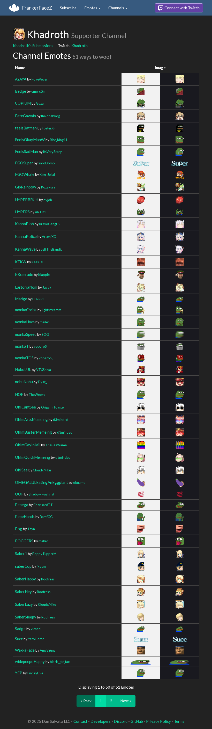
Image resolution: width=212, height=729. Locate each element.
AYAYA (20, 79)
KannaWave (25, 249)
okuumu (79, 482)
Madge (21, 298)
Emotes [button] (91, 7)
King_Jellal (47, 174)
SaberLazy (24, 604)
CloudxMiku (42, 470)
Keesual (37, 262)
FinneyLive (35, 673)
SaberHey (23, 591)
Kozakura (48, 187)
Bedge (20, 91)
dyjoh (47, 200)
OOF (19, 494)
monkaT (22, 346)
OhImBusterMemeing (33, 432)
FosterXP (49, 128)
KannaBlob (24, 223)
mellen (45, 322)
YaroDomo (46, 163)
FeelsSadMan (26, 151)
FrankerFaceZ (37, 8)
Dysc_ (42, 382)
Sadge (20, 628)
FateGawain (25, 115)
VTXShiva (43, 370)
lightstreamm (51, 310)
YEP (18, 672)
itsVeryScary (52, 152)
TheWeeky (37, 394)
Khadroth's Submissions (33, 45)
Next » (125, 700)
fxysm (41, 566)
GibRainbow (25, 187)
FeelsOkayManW (30, 139)
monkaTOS (24, 357)
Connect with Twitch (182, 7)
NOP (19, 394)
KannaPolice (26, 236)
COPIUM (23, 103)
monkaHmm (25, 321)
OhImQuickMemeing (32, 457)
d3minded (60, 420)
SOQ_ (46, 334)
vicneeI (36, 629)
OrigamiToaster (53, 407)
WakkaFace (25, 650)
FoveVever (40, 79)
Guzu (40, 103)
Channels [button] (116, 7)
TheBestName (56, 445)
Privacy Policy (158, 721)
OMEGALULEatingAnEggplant (41, 482)
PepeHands (25, 516)
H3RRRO (39, 299)
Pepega (21, 504)
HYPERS (22, 211)
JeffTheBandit (51, 249)
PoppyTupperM (44, 554)
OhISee (21, 470)
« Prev (86, 700)
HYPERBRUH (26, 199)
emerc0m (38, 91)
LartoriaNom (26, 287)
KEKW (20, 261)
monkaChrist (26, 309)
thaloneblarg (50, 116)
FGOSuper (24, 163)
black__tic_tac (60, 662)
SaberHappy (25, 579)
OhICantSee (25, 407)
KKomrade (24, 274)
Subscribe (68, 7)
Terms (179, 721)
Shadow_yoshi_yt (41, 494)
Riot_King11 (58, 140)
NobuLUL (23, 369)
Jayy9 (46, 287)
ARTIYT (41, 212)
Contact (80, 721)
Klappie (44, 275)
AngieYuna (48, 650)
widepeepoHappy (30, 661)
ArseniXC (49, 237)
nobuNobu (24, 381)
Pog (18, 528)
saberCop (23, 566)
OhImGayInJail (27, 444)
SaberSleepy (25, 617)
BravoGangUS (49, 224)
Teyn (31, 529)
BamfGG (46, 517)
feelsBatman (26, 128)
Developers (100, 721)
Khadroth (79, 45)
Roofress (48, 579)
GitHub (137, 721)
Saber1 (21, 553)
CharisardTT (43, 505)
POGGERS (24, 540)
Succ (19, 638)
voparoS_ (41, 346)
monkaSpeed (25, 334)
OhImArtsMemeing (31, 419)
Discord (120, 721)
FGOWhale (24, 174)
